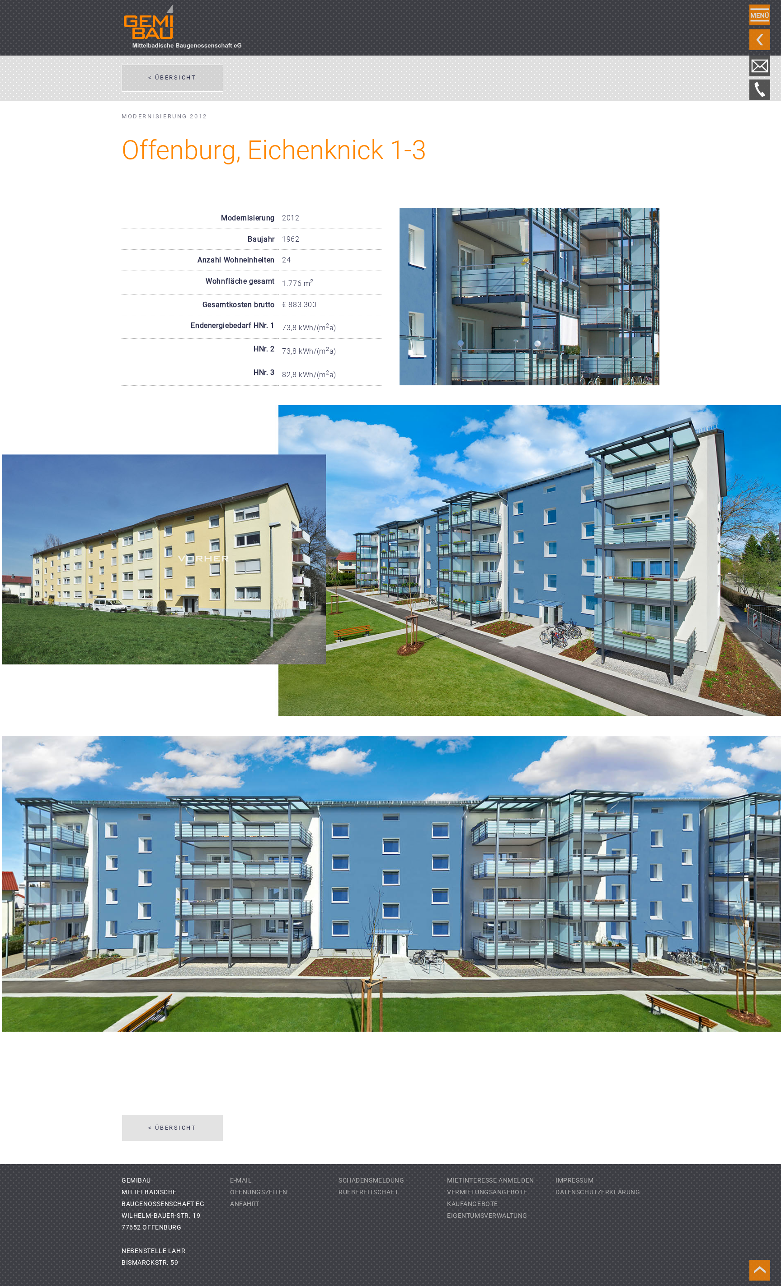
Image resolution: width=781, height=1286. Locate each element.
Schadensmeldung (372, 1180)
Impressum (574, 1180)
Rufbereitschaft (369, 1192)
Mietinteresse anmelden (490, 1180)
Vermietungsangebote (487, 1192)
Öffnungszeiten (258, 1192)
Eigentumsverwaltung (487, 1216)
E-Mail (241, 1180)
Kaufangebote (472, 1204)
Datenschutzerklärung (597, 1192)
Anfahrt (244, 1204)
